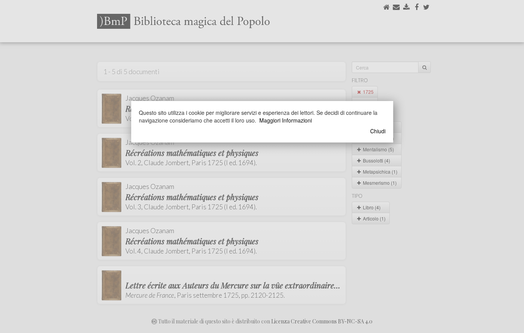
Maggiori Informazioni (285, 120)
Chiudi (378, 131)
